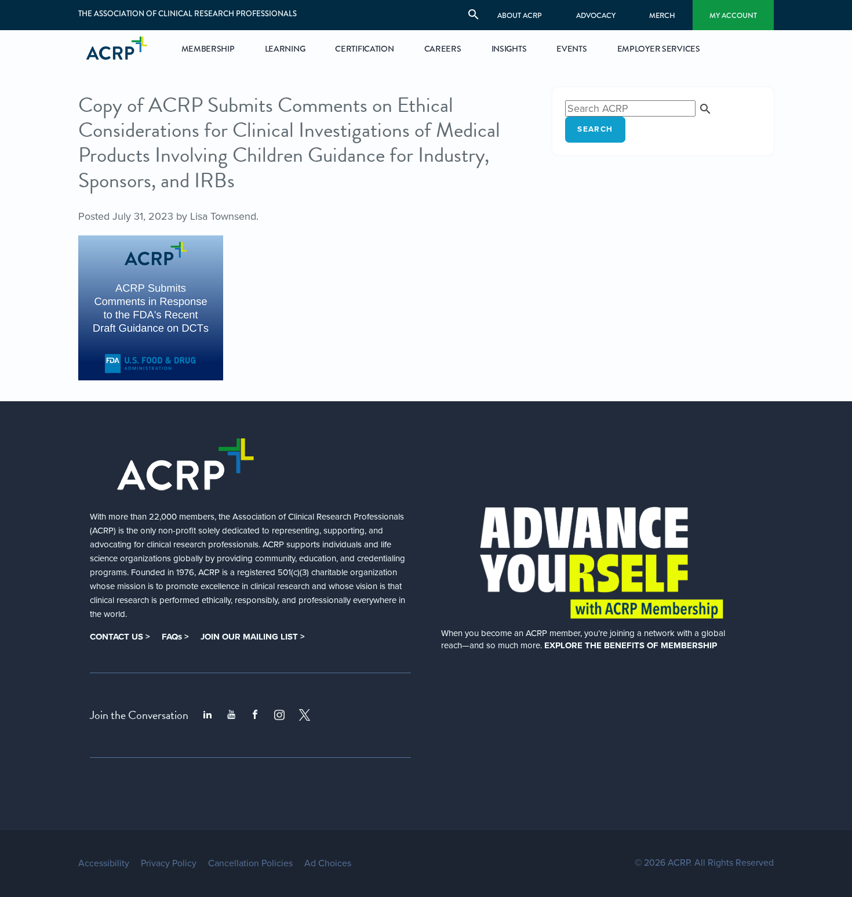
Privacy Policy (168, 863)
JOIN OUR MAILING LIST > (253, 636)
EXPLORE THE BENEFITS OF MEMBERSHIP (630, 645)
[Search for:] (638, 108)
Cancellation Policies (250, 863)
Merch (662, 15)
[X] (305, 715)
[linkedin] (207, 715)
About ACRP (519, 15)
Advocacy (596, 15)
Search (595, 129)
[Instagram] (279, 715)
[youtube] (231, 715)
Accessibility (103, 863)
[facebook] (255, 715)
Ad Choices (327, 863)
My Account (733, 15)
